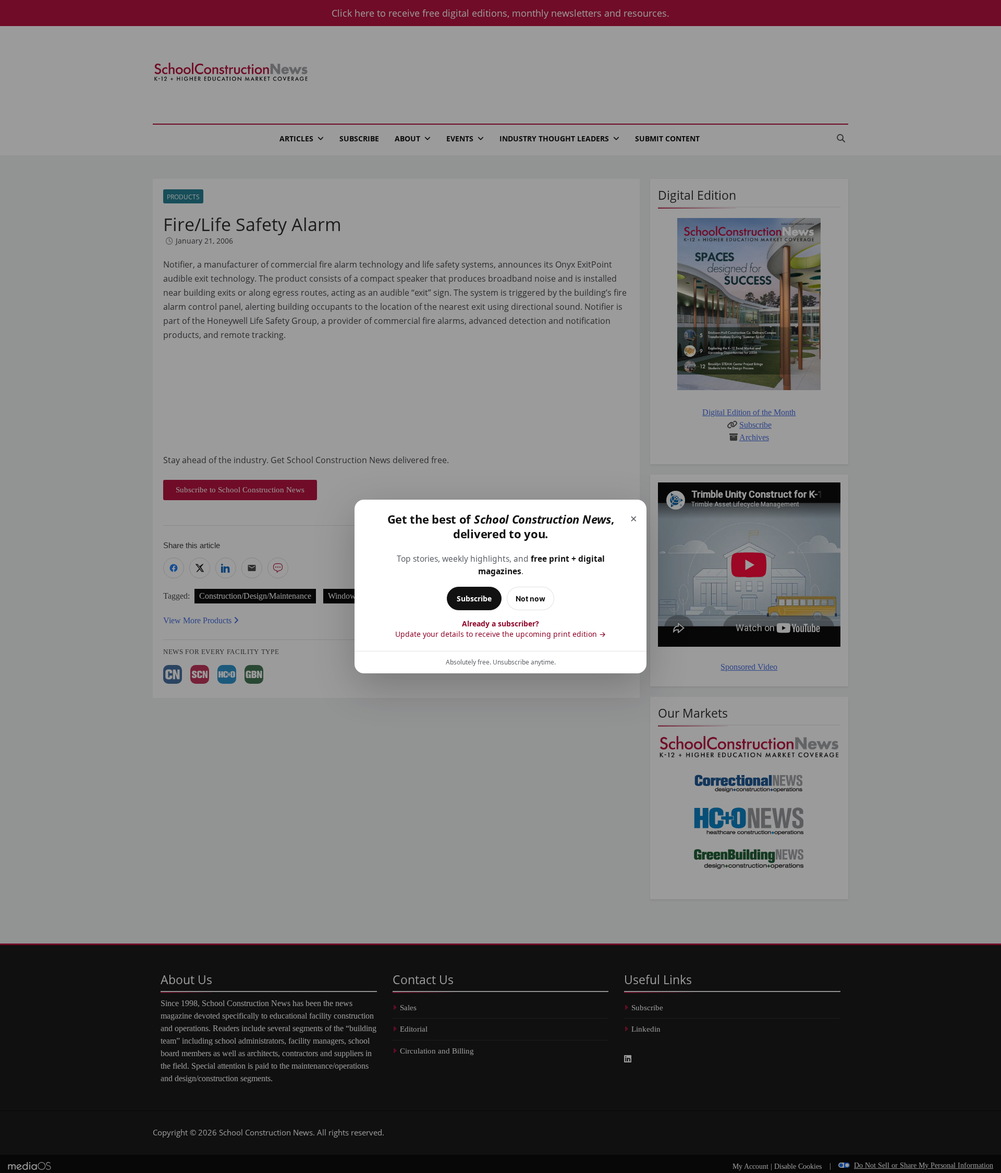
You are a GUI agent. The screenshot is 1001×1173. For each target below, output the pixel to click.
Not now (530, 598)
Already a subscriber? (500, 629)
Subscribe (474, 598)
